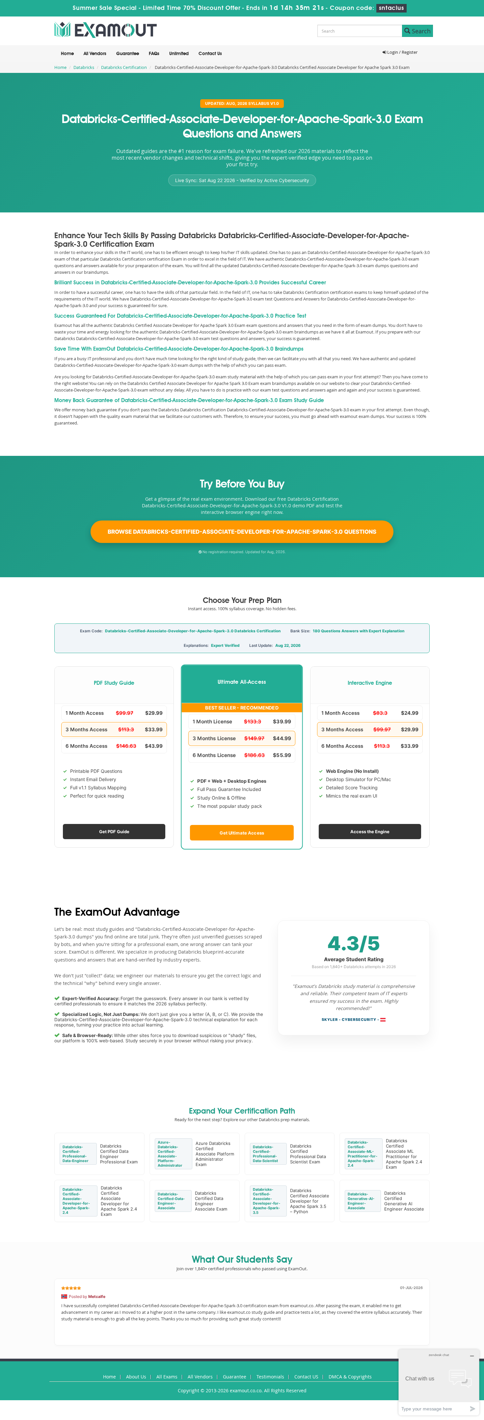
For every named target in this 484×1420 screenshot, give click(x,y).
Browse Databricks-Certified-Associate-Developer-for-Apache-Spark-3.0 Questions (242, 531)
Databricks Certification (124, 67)
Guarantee (127, 53)
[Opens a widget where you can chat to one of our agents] (439, 1382)
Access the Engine (370, 831)
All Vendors (95, 53)
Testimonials (270, 1376)
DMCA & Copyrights (350, 1376)
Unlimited (179, 53)
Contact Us (210, 53)
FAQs (154, 53)
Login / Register (401, 52)
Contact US (306, 1376)
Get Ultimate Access (242, 832)
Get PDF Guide (114, 831)
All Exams (166, 1376)
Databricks (83, 67)
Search (420, 31)
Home (67, 53)
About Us (136, 1376)
